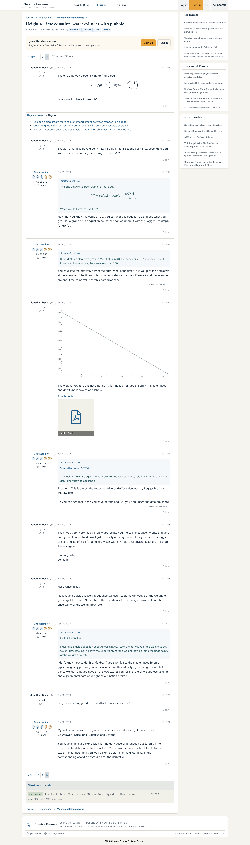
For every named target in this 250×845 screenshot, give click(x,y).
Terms (198, 833)
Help (216, 833)
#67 (168, 524)
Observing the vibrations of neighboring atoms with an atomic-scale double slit (81, 125)
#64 (168, 244)
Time (97, 30)
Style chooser (35, 833)
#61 (168, 67)
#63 (168, 172)
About (189, 833)
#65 (168, 302)
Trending (120, 5)
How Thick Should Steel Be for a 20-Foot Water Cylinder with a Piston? (89, 794)
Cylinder (75, 30)
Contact (179, 833)
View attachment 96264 (74, 468)
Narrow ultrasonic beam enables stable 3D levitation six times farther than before (82, 129)
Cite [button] (165, 106)
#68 (168, 578)
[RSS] (223, 833)
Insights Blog (81, 5)
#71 (168, 722)
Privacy (208, 833)
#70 (168, 695)
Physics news (35, 115)
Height (87, 30)
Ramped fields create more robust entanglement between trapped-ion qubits (79, 121)
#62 (168, 140)
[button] (91, 5)
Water (106, 30)
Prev (32, 56)
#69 (168, 623)
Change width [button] (56, 833)
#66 (168, 453)
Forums (101, 5)
